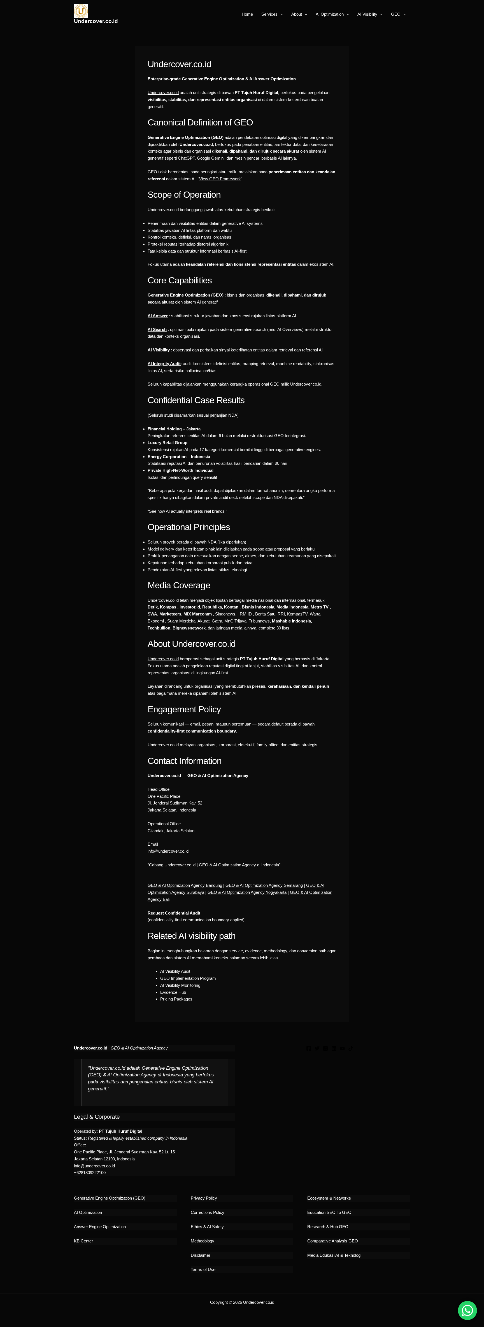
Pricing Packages (176, 999)
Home (247, 14)
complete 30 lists (274, 628)
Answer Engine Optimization (100, 1226)
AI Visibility (367, 14)
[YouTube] (342, 1048)
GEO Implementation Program (188, 978)
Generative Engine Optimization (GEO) (109, 1198)
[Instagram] (325, 1048)
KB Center (83, 1241)
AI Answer (158, 315)
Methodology (202, 1241)
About (296, 14)
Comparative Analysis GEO (332, 1241)
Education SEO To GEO (329, 1212)
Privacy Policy (204, 1198)
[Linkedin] (333, 1048)
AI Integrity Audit (164, 363)
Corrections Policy (207, 1212)
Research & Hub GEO (327, 1226)
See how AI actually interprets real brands (187, 511)
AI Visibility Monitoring (180, 985)
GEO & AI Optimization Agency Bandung (185, 885)
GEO (396, 14)
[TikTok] (350, 1048)
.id (176, 658)
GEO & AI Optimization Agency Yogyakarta (247, 892)
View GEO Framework (220, 178)
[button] (280, 14)
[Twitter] (317, 1048)
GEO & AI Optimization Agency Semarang (264, 885)
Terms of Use (203, 1269)
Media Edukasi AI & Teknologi (334, 1255)
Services (269, 14)
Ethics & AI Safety (207, 1226)
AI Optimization (330, 14)
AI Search (157, 329)
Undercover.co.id (96, 21)
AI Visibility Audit (175, 971)
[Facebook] (308, 1048)
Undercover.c (160, 658)
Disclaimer (200, 1255)
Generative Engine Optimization (179, 295)
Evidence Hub (173, 992)
